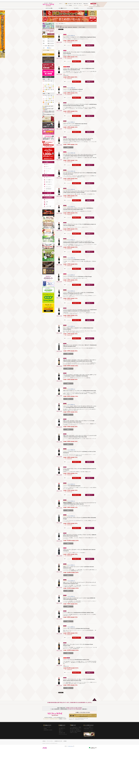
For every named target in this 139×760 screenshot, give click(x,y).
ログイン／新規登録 (69, 5)
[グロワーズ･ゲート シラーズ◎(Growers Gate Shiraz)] (59, 124)
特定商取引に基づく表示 (58, 741)
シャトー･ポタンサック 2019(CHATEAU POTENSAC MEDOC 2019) (78, 612)
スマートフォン (70, 746)
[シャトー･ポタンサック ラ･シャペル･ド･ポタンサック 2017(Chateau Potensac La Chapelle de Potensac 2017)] (59, 293)
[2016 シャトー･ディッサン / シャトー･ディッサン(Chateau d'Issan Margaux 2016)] (59, 646)
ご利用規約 (65, 741)
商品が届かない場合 (62, 732)
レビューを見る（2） (71, 206)
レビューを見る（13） (71, 87)
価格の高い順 (75, 27)
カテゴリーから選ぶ (49, 8)
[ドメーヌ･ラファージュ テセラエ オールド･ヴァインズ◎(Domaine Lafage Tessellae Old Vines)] (59, 173)
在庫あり (83, 27)
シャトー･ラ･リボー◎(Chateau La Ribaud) (73, 89)
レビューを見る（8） (71, 189)
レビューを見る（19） (71, 257)
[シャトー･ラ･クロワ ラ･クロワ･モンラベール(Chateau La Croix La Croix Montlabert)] (59, 452)
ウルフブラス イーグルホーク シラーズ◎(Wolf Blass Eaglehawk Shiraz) (79, 37)
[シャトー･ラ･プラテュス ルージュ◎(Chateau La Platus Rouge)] (59, 277)
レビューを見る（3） (71, 35)
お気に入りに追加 (59, 42)
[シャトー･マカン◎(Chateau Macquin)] (59, 486)
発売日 (66, 27)
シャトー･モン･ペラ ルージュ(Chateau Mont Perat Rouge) (76, 628)
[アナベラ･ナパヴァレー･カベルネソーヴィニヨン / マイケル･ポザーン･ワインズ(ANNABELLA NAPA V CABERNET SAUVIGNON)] (59, 376)
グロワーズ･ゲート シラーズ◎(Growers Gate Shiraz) (75, 123)
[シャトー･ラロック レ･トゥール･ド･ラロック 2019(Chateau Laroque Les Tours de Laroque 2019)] (59, 225)
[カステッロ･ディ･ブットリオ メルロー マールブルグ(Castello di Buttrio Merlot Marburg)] (59, 53)
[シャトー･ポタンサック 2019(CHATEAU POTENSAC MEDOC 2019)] (59, 614)
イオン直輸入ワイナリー (63, 8)
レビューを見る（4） (71, 274)
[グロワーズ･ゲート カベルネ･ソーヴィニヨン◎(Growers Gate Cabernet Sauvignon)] (59, 551)
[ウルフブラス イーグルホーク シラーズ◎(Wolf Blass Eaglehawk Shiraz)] (59, 37)
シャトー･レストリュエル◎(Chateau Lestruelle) (74, 259)
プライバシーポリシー (50, 741)
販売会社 (44, 741)
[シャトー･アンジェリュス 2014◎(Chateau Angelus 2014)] (59, 660)
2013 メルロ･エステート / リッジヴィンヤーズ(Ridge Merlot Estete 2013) (79, 390)
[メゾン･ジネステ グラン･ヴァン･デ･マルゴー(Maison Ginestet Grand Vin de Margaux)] (59, 470)
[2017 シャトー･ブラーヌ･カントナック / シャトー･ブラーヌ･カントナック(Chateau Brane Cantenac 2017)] (59, 582)
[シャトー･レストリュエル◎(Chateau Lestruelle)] (59, 260)
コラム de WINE (90, 8)
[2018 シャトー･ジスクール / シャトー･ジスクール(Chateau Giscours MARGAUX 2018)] (59, 567)
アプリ (80, 5)
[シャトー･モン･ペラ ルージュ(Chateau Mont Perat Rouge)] (59, 629)
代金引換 (45, 728)
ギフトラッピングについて (63, 734)
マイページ (75, 5)
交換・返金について (62, 728)
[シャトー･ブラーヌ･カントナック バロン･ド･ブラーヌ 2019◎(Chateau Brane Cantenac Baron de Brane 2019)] (59, 680)
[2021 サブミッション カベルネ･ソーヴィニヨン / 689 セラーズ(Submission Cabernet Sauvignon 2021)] (59, 346)
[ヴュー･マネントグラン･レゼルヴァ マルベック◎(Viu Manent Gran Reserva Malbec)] (59, 328)
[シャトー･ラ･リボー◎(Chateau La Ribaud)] (59, 90)
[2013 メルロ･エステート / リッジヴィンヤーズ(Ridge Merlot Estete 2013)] (59, 391)
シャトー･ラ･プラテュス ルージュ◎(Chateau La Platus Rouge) (77, 276)
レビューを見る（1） (71, 239)
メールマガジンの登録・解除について (89, 731)
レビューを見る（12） (71, 152)
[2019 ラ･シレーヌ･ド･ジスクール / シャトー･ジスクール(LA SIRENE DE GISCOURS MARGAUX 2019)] (59, 598)
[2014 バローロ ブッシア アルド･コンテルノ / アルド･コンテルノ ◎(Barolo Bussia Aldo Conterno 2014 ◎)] (59, 536)
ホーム (57, 23)
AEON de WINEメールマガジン (88, 728)
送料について (61, 731)
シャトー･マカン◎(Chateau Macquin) (71, 485)
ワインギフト (76, 8)
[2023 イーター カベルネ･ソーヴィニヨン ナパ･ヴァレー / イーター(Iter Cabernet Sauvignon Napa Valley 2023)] (59, 422)
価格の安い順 (70, 27)
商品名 (63, 27)
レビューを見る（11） (71, 449)
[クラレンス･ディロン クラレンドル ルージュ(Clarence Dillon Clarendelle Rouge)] (59, 518)
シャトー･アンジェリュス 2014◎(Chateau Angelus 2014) (76, 659)
